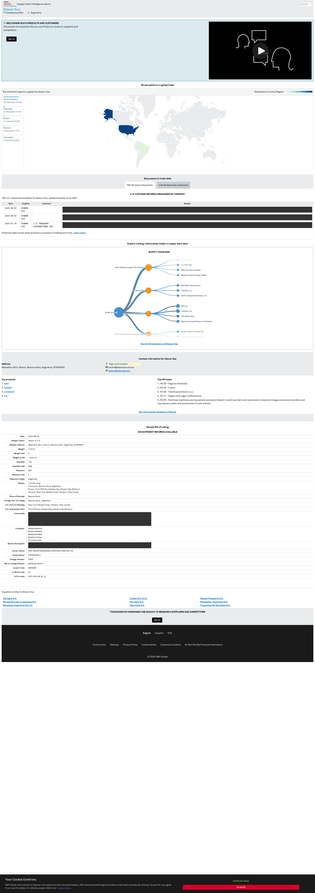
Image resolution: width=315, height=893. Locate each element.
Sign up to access (118, 364)
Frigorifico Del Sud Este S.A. (215, 605)
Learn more (79, 233)
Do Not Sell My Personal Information (204, 645)
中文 (170, 633)
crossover (9, 392)
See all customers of (159, 344)
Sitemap (114, 645)
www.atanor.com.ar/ (119, 371)
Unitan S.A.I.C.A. (138, 598)
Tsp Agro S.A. (10, 598)
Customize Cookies (170, 645)
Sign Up (11, 39)
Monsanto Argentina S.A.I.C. (18, 605)
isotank (8, 388)
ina (5, 396)
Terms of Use (99, 645)
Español (159, 633)
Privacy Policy (130, 645)
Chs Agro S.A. (137, 602)
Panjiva (10, 4)
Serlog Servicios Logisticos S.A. (20, 602)
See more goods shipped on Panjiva (157, 412)
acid (6, 384)
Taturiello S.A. (137, 605)
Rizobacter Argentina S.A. (214, 602)
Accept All (241, 887)
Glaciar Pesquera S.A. (211, 598)
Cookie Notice (149, 645)
